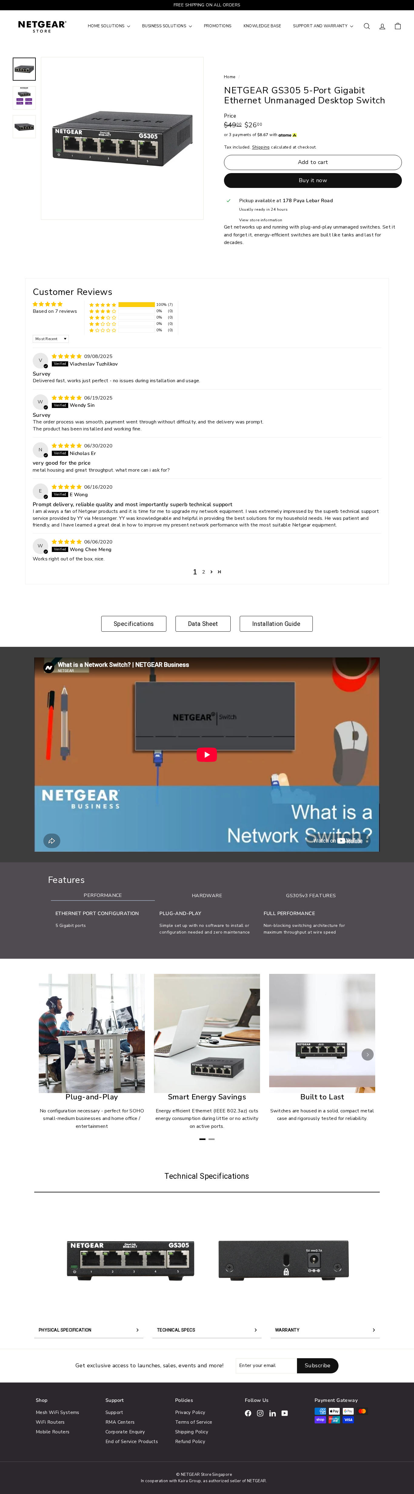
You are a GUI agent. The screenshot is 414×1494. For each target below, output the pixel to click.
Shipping (261, 147)
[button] (102, 304)
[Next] (368, 1054)
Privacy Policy (190, 1412)
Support (114, 1412)
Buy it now (313, 180)
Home (230, 77)
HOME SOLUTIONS (106, 26)
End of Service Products (131, 1442)
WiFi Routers (50, 1422)
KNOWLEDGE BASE (262, 26)
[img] (67, 356)
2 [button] (203, 572)
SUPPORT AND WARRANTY (320, 26)
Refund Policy (190, 1442)
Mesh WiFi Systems (57, 1412)
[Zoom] (122, 138)
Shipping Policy (191, 1432)
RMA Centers (120, 1422)
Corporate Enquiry (125, 1432)
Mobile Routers (53, 1432)
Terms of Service (193, 1422)
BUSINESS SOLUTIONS (164, 26)
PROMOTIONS (218, 26)
